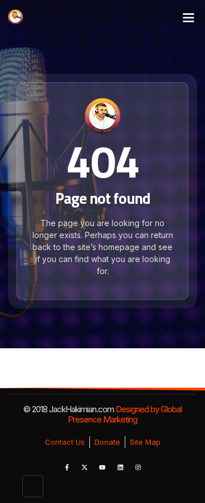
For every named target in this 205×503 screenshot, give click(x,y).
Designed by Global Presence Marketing (125, 414)
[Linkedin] (120, 467)
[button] (188, 16)
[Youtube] (102, 467)
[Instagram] (138, 467)
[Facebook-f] (66, 467)
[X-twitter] (84, 467)
